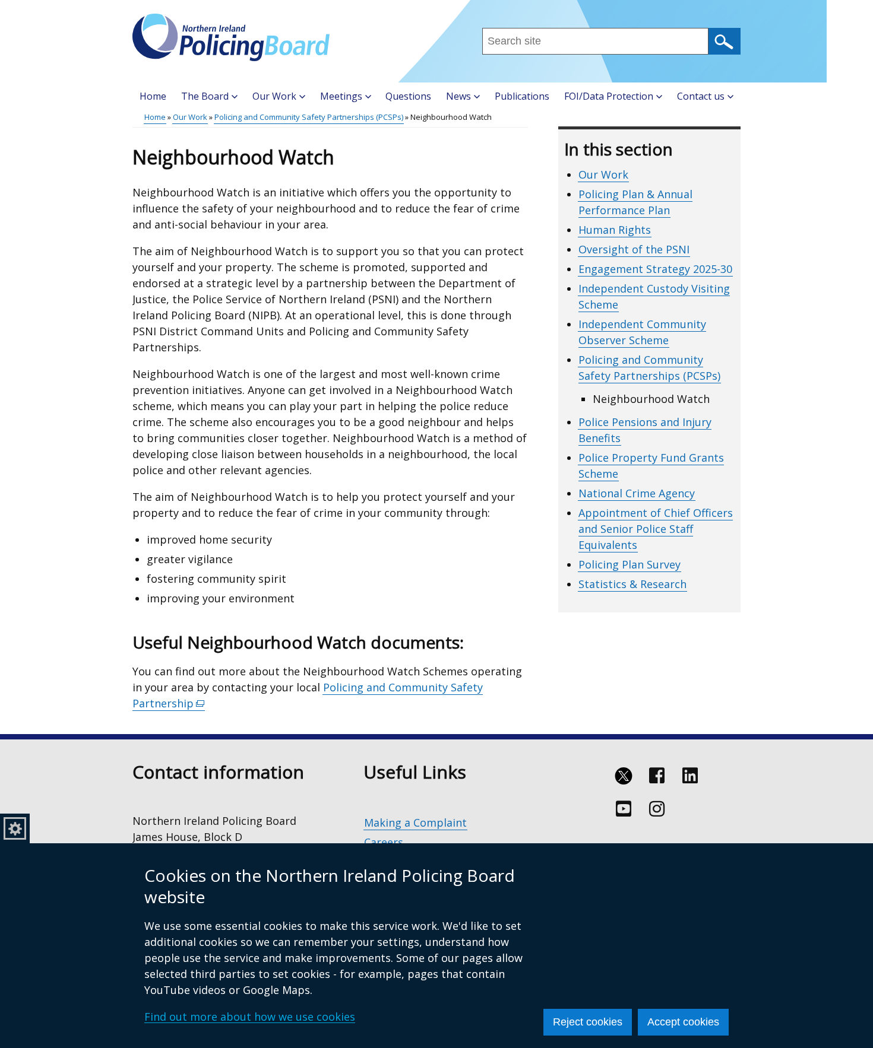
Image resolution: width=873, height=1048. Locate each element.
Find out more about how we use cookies (249, 1016)
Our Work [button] (274, 96)
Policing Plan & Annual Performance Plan (635, 202)
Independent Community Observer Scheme (642, 332)
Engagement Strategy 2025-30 (655, 269)
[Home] (231, 37)
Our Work (190, 117)
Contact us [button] (701, 96)
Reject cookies (587, 1022)
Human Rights (614, 230)
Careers (383, 842)
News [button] (458, 96)
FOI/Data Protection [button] (608, 96)
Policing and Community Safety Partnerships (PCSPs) (308, 117)
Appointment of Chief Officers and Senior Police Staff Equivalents (655, 529)
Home (153, 96)
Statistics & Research (632, 584)
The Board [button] (205, 96)
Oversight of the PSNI (633, 249)
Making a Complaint (415, 822)
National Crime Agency (636, 493)
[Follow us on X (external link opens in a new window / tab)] (623, 775)
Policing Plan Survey (629, 564)
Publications (522, 96)
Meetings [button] (341, 96)
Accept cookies (683, 1022)
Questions (408, 96)
